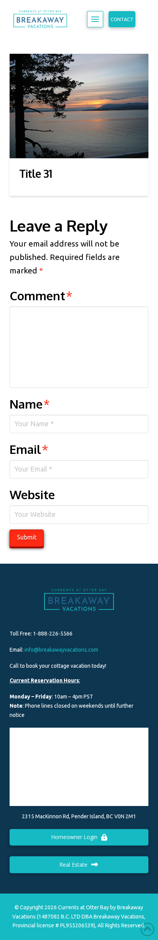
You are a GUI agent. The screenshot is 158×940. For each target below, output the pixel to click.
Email (29, 449)
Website (32, 494)
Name (30, 403)
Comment (41, 295)
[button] (95, 19)
